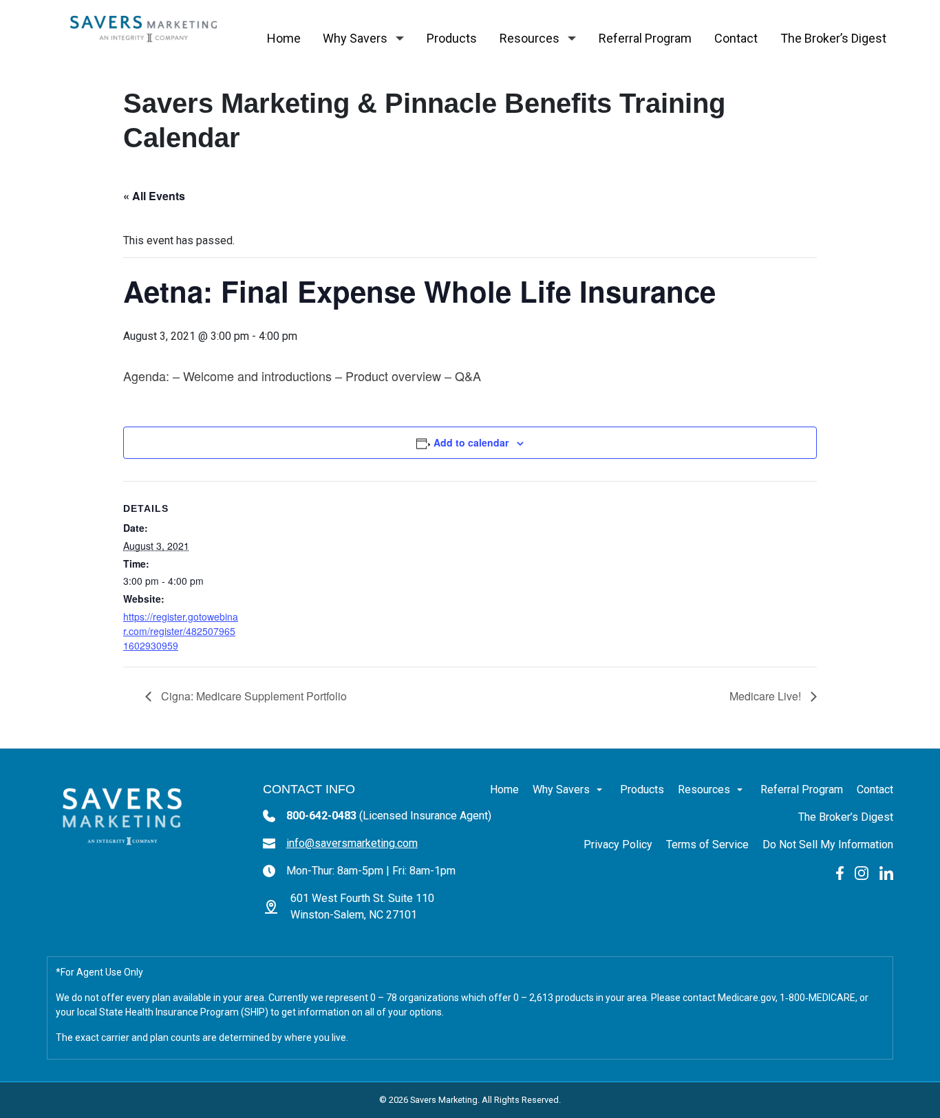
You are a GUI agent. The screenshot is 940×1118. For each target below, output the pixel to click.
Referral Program (645, 38)
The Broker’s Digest (833, 38)
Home (284, 38)
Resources (529, 38)
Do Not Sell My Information (827, 844)
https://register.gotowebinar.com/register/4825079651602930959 (180, 631)
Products (452, 38)
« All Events (154, 196)
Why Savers (355, 38)
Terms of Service (707, 844)
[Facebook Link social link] (840, 872)
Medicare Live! (766, 696)
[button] (400, 38)
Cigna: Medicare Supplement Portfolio (252, 696)
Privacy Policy (618, 844)
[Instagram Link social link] (861, 872)
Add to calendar (471, 442)
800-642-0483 (388, 815)
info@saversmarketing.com (352, 843)
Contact (736, 38)
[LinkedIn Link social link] (886, 872)
